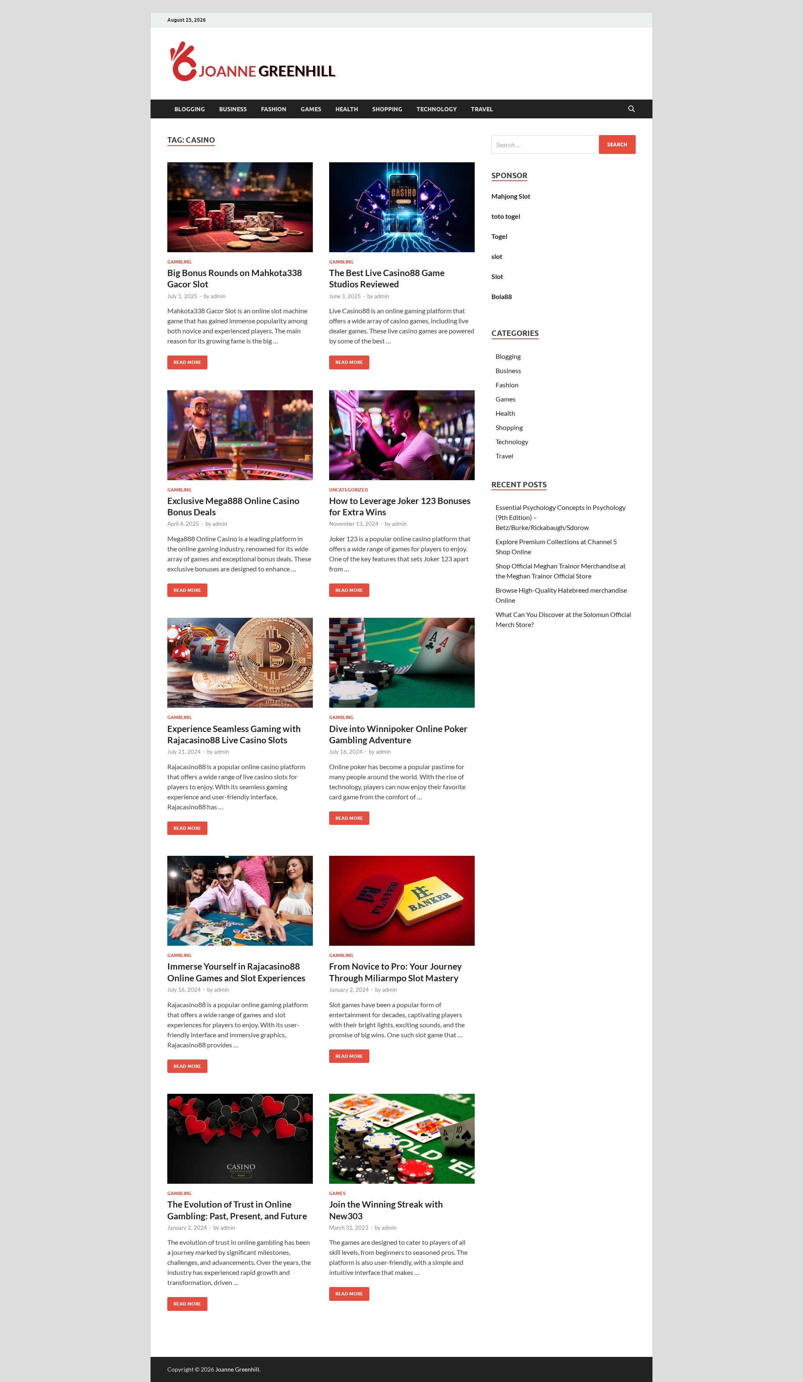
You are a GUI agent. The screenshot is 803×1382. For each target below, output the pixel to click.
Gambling (179, 262)
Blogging (189, 109)
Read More (184, 360)
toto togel (505, 216)
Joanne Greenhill (237, 1369)
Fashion (273, 109)
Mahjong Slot (510, 196)
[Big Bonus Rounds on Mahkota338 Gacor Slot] (240, 207)
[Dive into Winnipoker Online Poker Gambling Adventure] (402, 663)
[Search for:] (563, 144)
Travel (482, 109)
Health (346, 109)
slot (496, 256)
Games (311, 109)
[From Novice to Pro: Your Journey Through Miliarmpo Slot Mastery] (402, 901)
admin (218, 296)
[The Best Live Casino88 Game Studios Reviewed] (402, 207)
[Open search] (631, 109)
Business (233, 109)
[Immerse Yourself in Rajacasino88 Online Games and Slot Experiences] (240, 901)
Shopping (387, 109)
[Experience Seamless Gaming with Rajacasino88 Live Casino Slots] (240, 663)
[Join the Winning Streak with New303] (402, 1139)
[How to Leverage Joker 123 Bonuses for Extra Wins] (402, 435)
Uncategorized (348, 490)
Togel (499, 236)
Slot (497, 276)
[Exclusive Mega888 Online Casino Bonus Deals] (240, 435)
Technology (437, 109)
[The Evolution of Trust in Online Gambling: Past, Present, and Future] (240, 1139)
